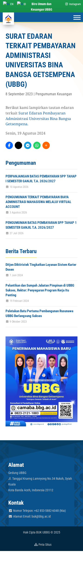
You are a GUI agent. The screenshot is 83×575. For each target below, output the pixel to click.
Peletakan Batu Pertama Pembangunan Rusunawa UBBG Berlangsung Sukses (39, 313)
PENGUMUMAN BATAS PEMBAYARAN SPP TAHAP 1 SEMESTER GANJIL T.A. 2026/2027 (41, 225)
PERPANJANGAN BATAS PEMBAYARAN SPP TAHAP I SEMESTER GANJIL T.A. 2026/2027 (41, 178)
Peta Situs (44, 544)
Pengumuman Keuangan (54, 94)
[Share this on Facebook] (9, 145)
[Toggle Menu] (77, 17)
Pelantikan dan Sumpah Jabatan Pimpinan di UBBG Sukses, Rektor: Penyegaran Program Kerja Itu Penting (40, 290)
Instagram (74, 4)
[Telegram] (27, 145)
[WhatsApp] (37, 145)
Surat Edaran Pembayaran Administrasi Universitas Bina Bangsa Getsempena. (38, 119)
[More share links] (46, 145)
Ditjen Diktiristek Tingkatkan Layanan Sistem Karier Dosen (41, 267)
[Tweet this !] (18, 145)
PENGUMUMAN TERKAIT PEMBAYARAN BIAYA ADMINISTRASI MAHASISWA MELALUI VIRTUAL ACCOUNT (38, 202)
